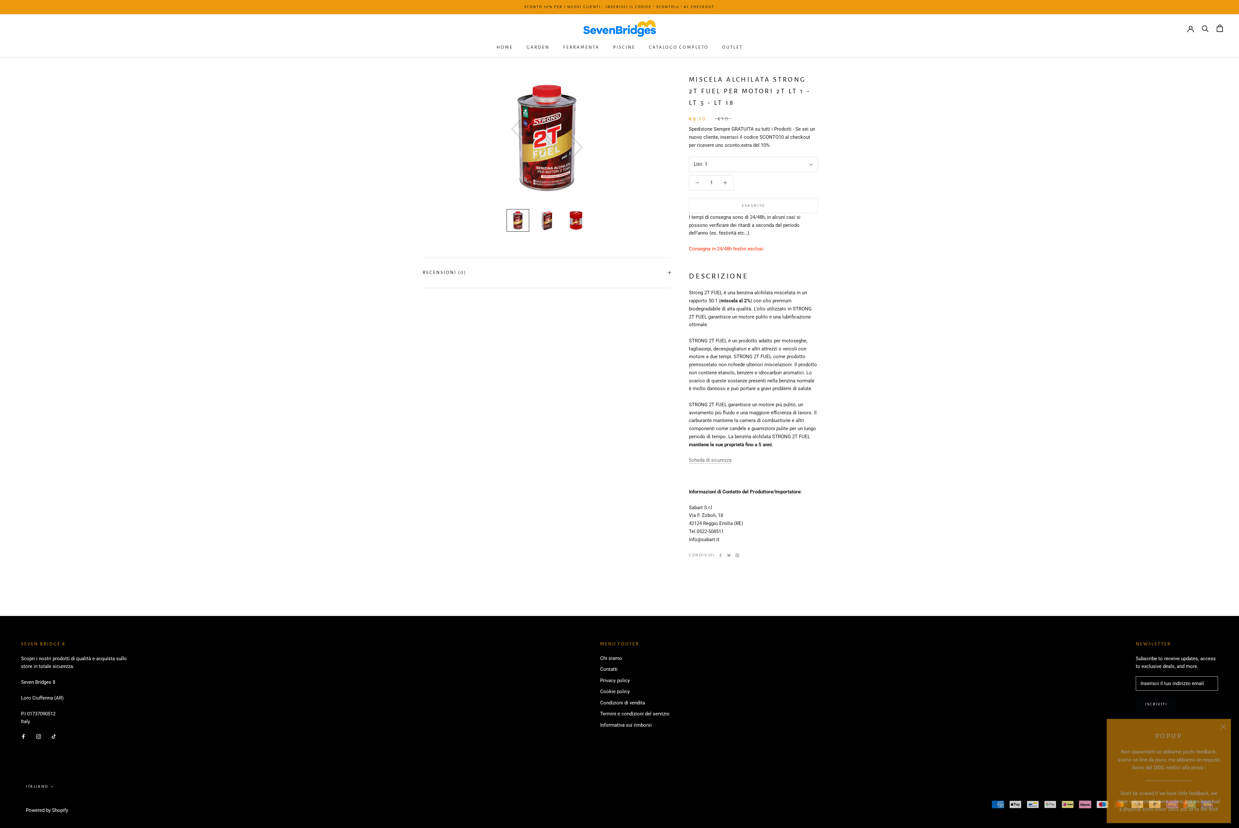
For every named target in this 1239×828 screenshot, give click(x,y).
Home (505, 47)
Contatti (609, 669)
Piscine (624, 47)
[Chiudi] (1223, 723)
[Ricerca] (1205, 28)
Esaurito (753, 206)
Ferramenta (581, 47)
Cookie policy (615, 691)
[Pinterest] (737, 555)
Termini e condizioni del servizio (635, 714)
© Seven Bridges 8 (49, 801)
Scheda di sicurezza (710, 460)
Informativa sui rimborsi (626, 725)
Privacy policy (615, 680)
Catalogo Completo (679, 47)
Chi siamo (611, 658)
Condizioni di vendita (622, 703)
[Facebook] (720, 555)
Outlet (732, 47)
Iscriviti (1156, 704)
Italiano (37, 786)
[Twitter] (729, 555)
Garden (538, 47)
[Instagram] (38, 736)
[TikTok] (53, 736)
